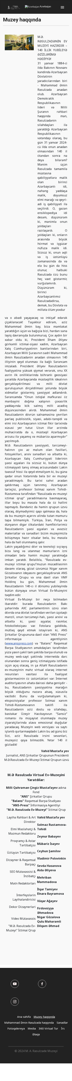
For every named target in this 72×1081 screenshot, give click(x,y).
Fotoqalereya (16, 1028)
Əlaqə (36, 1034)
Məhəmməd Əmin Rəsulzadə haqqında (29, 1022)
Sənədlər (62, 1022)
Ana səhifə (24, 1016)
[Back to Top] (65, 1074)
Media (32, 1028)
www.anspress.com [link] (19, 643)
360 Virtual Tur (48, 1028)
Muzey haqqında (44, 1016)
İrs (63, 1028)
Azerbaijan (45, 6)
